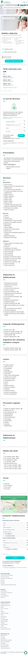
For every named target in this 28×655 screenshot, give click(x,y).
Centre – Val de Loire (4, 608)
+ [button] (2, 501)
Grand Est (2, 611)
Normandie (3, 622)
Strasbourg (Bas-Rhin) (5, 646)
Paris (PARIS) (3, 643)
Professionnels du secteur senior (6, 592)
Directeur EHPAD (4, 591)
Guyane (2, 614)
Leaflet (16, 512)
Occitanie (2, 625)
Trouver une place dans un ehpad (7, 575)
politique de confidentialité (10, 142)
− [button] (2, 503)
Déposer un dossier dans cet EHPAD (13, 61)
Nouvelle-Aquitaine (4, 624)
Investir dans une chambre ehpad (7, 578)
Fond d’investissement (5, 595)
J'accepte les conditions (11, 549)
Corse (2, 610)
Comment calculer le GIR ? (10, 87)
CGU (7, 554)
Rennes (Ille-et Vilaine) (5, 644)
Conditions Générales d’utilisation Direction (8, 584)
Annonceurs (3, 597)
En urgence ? (8, 533)
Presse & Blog (3, 594)
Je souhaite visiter (10, 536)
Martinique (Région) (4, 621)
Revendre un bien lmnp (5, 576)
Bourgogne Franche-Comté (5, 605)
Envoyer (21, 135)
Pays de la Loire (3, 627)
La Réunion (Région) (4, 619)
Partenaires (3, 583)
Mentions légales (24, 652)
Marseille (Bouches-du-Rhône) (6, 640)
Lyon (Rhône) (3, 638)
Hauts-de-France (4, 616)
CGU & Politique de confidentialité (14, 652)
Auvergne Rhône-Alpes (5, 603)
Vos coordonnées (8, 538)
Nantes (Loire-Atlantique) (5, 641)
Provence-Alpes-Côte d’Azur (6, 629)
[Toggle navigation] (26, 2)
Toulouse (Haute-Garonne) (5, 648)
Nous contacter (3, 653)
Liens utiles (3, 581)
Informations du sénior (10, 520)
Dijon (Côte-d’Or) (4, 635)
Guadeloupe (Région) (4, 613)
